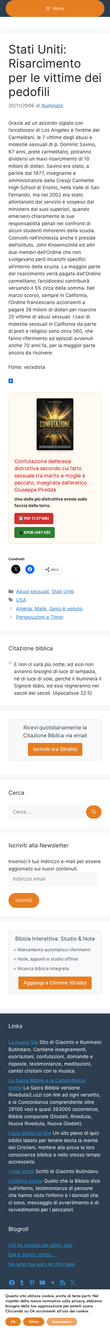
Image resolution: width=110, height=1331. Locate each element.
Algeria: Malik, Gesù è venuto (49, 608)
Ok (13, 1321)
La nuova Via (23, 1042)
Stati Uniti (63, 591)
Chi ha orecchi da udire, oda (40, 1245)
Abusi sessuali (32, 591)
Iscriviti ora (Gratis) (55, 749)
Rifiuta (34, 1321)
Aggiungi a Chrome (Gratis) (55, 983)
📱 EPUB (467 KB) (34, 532)
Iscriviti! (24, 900)
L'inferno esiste (25, 1181)
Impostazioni (62, 1321)
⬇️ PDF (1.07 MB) (34, 518)
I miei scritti (21, 1171)
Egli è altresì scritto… (31, 1255)
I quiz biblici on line (29, 1133)
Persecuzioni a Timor (39, 617)
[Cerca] (94, 812)
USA (21, 600)
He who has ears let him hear (41, 1264)
